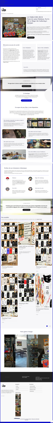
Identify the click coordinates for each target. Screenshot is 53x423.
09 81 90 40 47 (2, 0)
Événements (32, 391)
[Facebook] (2, 396)
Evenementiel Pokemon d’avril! (42, 309)
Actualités (17, 387)
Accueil (17, 386)
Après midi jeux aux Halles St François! (26, 247)
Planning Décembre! (7, 267)
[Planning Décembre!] (9, 244)
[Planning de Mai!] (26, 287)
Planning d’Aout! (6, 318)
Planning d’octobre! (41, 267)
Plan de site (26, 419)
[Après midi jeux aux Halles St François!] (26, 233)
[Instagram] (3, 396)
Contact (17, 389)
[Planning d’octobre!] (43, 244)
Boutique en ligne (32, 389)
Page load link (2, 422)
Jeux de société (32, 386)
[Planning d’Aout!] (9, 295)
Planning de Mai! (23, 303)
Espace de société (33, 387)
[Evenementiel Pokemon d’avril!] (43, 290)
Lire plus (20, 253)
